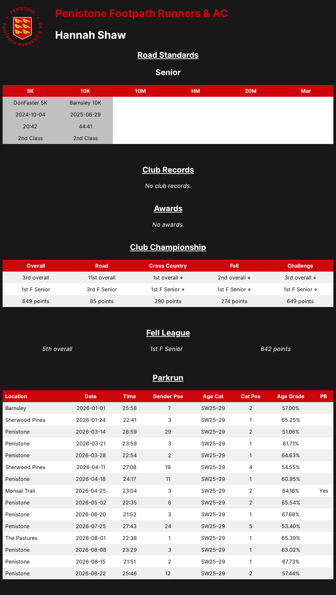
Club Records (168, 169)
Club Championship (168, 247)
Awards (168, 208)
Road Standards (168, 55)
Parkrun (168, 377)
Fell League (168, 333)
